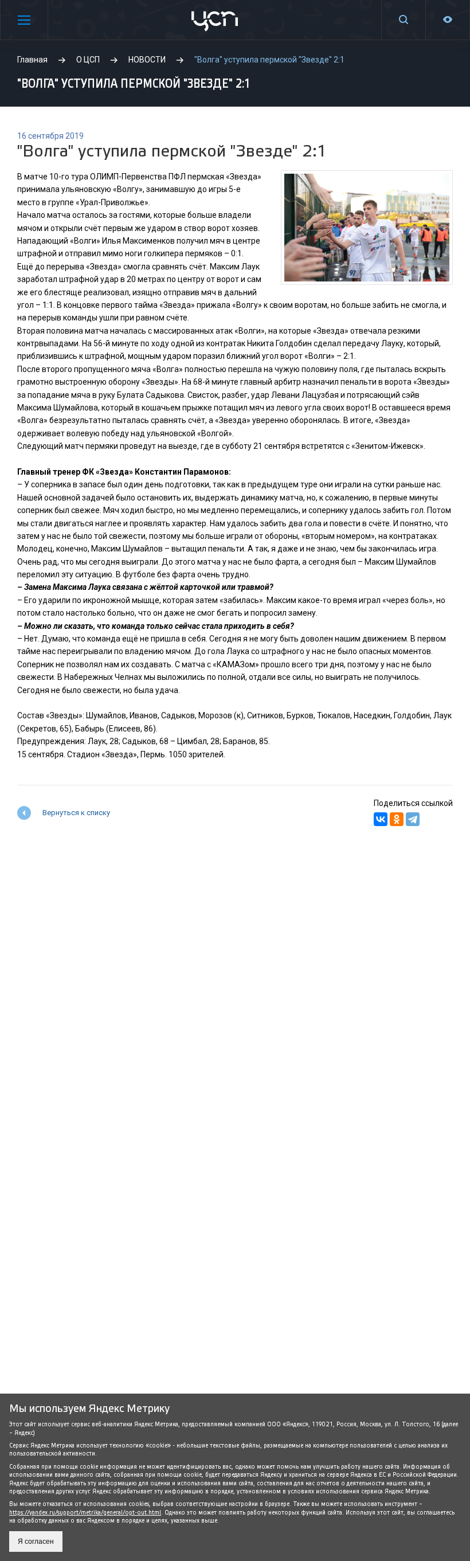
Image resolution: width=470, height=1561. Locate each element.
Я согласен (36, 1541)
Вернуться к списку (76, 812)
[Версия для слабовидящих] (447, 20)
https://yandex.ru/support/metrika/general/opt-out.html (85, 1512)
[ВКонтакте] (380, 819)
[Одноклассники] (397, 819)
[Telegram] (413, 819)
